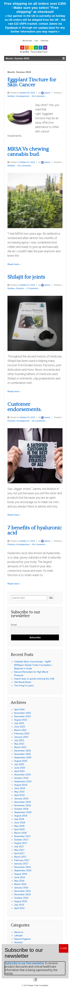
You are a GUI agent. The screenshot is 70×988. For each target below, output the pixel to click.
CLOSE (63, 948)
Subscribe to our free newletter (24, 963)
